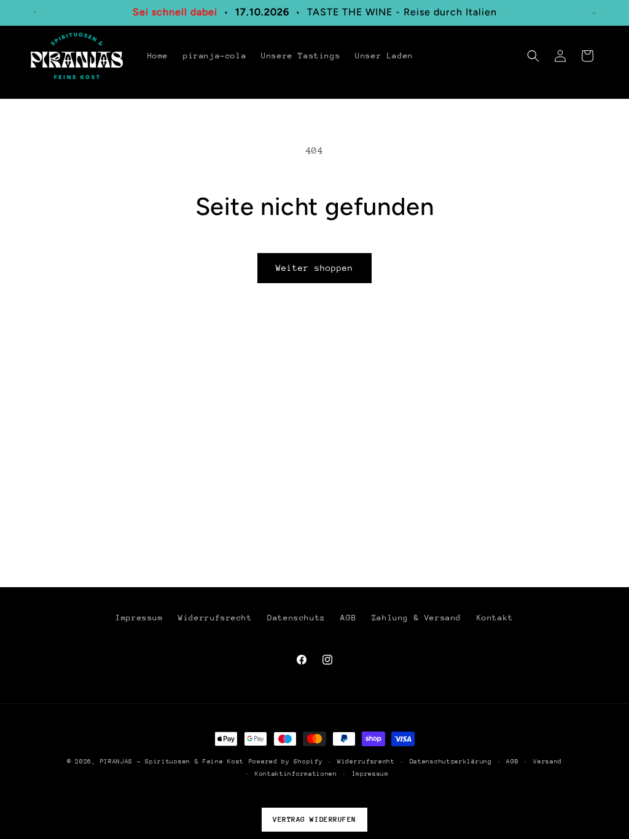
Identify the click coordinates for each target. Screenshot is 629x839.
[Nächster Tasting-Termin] (594, 12)
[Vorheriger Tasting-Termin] (35, 12)
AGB (348, 617)
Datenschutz (296, 617)
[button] (533, 55)
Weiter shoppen (314, 268)
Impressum (139, 617)
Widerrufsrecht (215, 617)
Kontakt (495, 617)
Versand (547, 761)
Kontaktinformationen (296, 774)
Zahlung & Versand (416, 617)
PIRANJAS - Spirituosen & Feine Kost (172, 761)
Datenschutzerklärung (451, 761)
